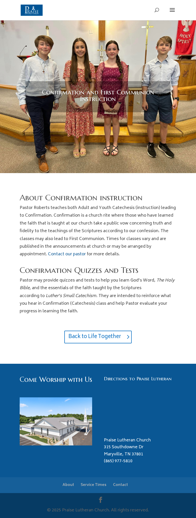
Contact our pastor (67, 254)
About (68, 485)
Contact (120, 485)
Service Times (93, 485)
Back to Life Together (94, 336)
